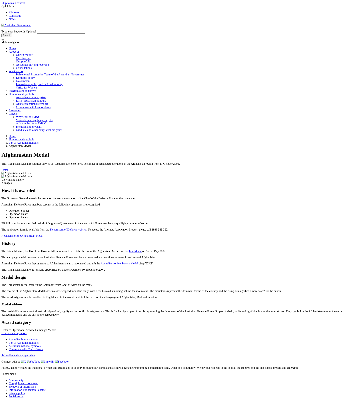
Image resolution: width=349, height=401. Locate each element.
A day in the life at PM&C (31, 123)
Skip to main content (13, 3)
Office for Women (26, 87)
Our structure (23, 58)
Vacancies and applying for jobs (34, 120)
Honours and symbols (21, 94)
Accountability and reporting (32, 64)
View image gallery (12, 179)
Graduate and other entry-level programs (39, 129)
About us (14, 51)
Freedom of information (22, 386)
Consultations (24, 67)
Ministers (14, 12)
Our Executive (24, 54)
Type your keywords (18, 31)
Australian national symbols (32, 103)
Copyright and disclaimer (23, 383)
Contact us (15, 15)
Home (12, 48)
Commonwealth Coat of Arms (33, 107)
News (12, 18)
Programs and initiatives (22, 90)
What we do (16, 71)
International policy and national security (39, 84)
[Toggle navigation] (2, 39)
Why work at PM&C (28, 116)
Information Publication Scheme (27, 389)
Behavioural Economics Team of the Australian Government (50, 74)
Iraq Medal (135, 251)
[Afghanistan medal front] (16, 173)
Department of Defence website (68, 229)
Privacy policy (17, 393)
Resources (15, 110)
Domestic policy (25, 77)
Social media (16, 396)
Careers (13, 113)
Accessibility (16, 380)
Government (23, 81)
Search (6, 35)
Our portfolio (23, 61)
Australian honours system (31, 97)
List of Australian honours (31, 100)
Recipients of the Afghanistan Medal (22, 235)
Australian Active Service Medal (119, 263)
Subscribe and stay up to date (18, 355)
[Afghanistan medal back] (16, 176)
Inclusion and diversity (29, 126)
